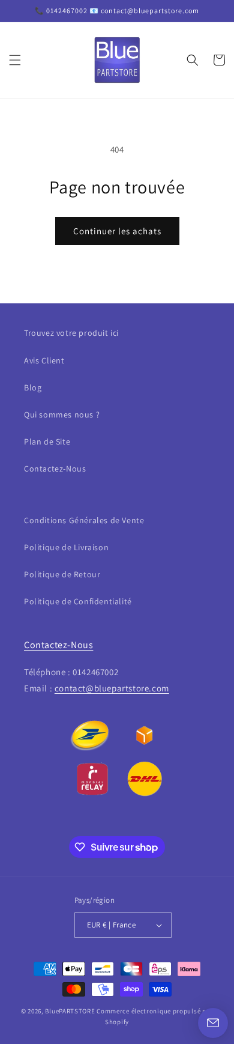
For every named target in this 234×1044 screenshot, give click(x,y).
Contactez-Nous (55, 468)
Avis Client (44, 360)
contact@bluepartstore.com (112, 688)
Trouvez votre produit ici (71, 332)
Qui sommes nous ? (62, 414)
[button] (15, 60)
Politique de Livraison (66, 547)
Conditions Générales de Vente (84, 520)
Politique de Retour (62, 574)
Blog (32, 387)
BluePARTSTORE (70, 1011)
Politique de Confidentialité (78, 601)
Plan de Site (47, 441)
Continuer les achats (117, 231)
